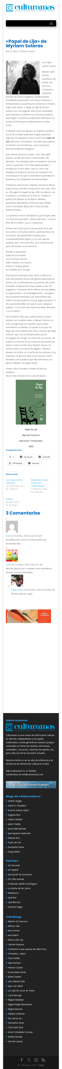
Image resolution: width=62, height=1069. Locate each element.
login (41, 1065)
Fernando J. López (17, 953)
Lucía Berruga (15, 995)
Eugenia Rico (14, 814)
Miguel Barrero (15, 1009)
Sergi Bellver (14, 851)
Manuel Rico (14, 838)
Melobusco (13, 892)
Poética (9, 499)
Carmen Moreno (16, 944)
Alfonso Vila (13, 926)
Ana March (13, 935)
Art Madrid (13, 869)
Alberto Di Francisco (18, 921)
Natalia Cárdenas (16, 1013)
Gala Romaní (14, 962)
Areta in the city (15, 939)
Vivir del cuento (15, 1041)
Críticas (23, 51)
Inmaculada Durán (17, 972)
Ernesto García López (18, 810)
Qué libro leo (14, 902)
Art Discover (14, 865)
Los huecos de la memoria (14, 481)
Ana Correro (14, 930)
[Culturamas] (31, 731)
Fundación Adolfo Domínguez (22, 883)
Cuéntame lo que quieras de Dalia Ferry (27, 949)
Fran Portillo (14, 958)
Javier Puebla (14, 824)
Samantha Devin (16, 847)
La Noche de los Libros (19, 888)
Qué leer (12, 897)
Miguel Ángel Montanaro (20, 1004)
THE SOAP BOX (15, 1027)
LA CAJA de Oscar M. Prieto (21, 990)
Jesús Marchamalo (17, 828)
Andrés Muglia (15, 801)
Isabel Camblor (15, 819)
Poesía (31, 51)
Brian (8, 535)
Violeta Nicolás (15, 1036)
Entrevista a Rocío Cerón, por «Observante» (40, 482)
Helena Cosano (15, 967)
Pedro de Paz (14, 842)
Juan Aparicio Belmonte (19, 833)
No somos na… (15, 1018)
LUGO (9, 564)
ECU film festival (16, 879)
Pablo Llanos (17, 589)
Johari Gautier (14, 976)
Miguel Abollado (16, 999)
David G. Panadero (17, 805)
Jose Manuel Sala (16, 981)
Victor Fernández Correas (20, 1032)
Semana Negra (15, 906)
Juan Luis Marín (15, 986)
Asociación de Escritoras (20, 874)
